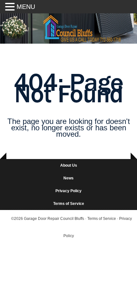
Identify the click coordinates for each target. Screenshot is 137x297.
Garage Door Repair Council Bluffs (54, 218)
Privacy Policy (68, 191)
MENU (26, 6)
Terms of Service (68, 203)
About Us (68, 165)
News (68, 178)
